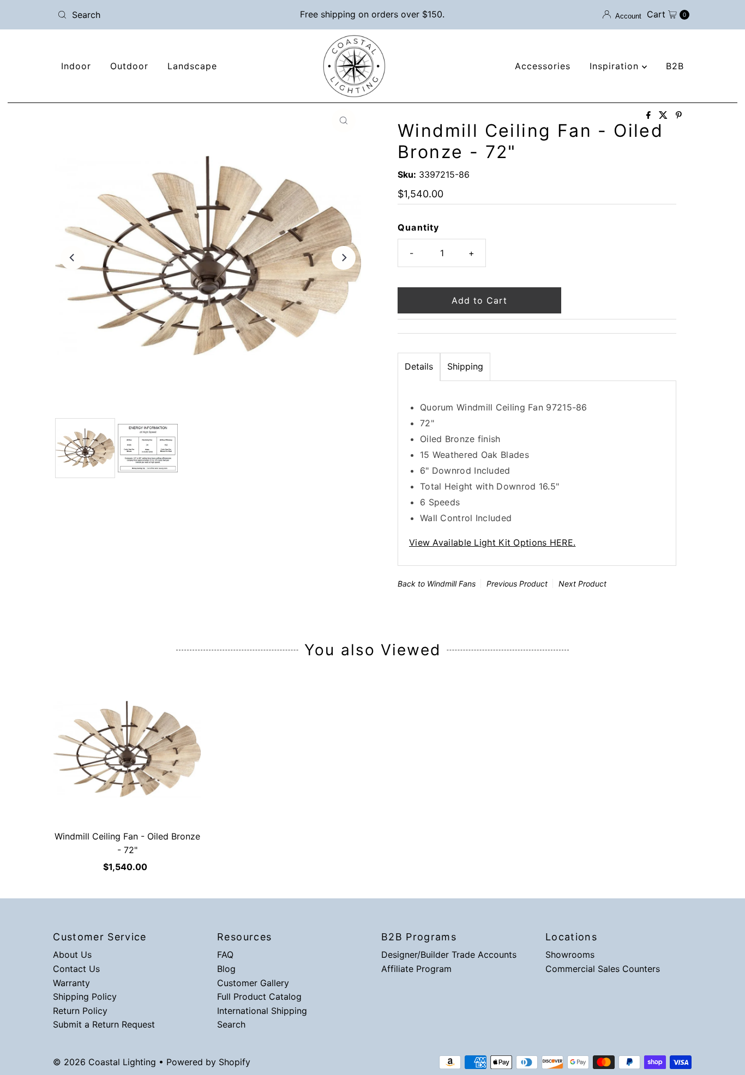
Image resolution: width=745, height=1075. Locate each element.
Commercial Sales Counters (602, 968)
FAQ (225, 954)
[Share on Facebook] (649, 115)
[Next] (344, 258)
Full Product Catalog (259, 996)
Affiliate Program (416, 968)
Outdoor (129, 66)
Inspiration (616, 66)
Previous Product (517, 583)
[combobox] (156, 15)
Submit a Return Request (104, 1024)
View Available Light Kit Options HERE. (492, 542)
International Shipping (262, 1010)
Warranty (71, 982)
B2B (675, 66)
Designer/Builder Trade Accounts (448, 954)
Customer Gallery (253, 982)
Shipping (465, 366)
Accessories (542, 66)
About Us (72, 954)
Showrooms (569, 954)
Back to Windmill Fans (437, 583)
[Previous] (73, 258)
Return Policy (80, 1010)
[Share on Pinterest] (679, 115)
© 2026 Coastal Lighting (104, 1061)
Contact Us (76, 968)
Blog (226, 968)
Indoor (76, 66)
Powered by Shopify (208, 1061)
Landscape (192, 66)
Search (231, 1024)
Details (419, 366)
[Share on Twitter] (664, 115)
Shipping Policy (85, 996)
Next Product (582, 583)
